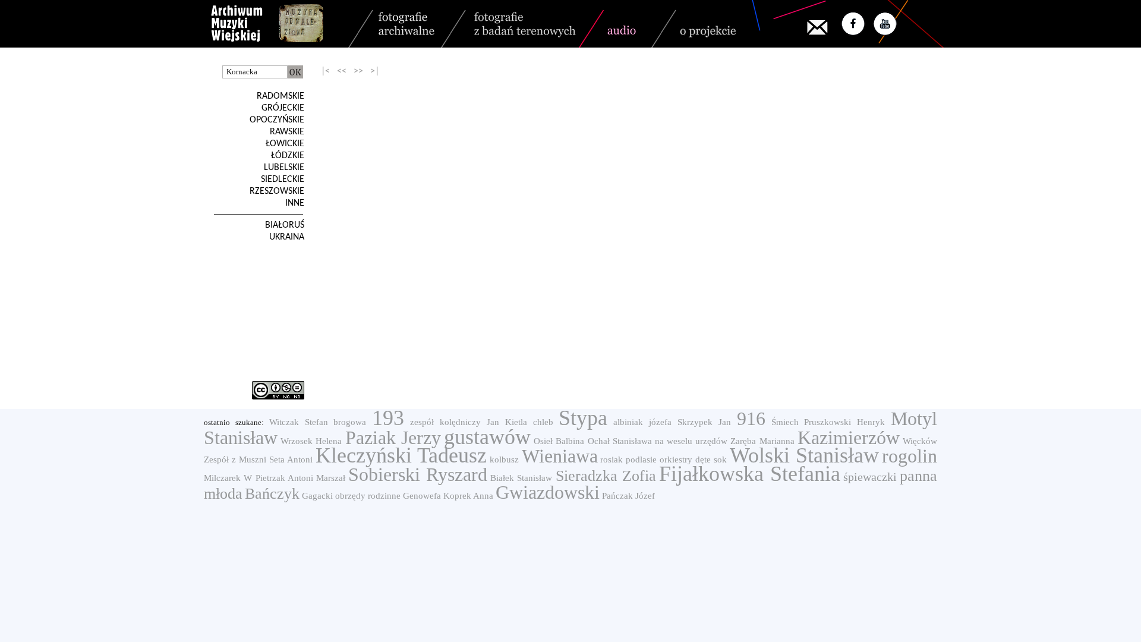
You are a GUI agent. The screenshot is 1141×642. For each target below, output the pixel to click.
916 (751, 418)
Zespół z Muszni (235, 459)
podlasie (641, 459)
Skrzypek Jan (704, 422)
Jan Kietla (507, 422)
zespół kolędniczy (445, 422)
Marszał (330, 478)
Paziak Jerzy (393, 437)
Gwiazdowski (548, 492)
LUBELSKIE (284, 167)
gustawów (487, 437)
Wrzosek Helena (311, 441)
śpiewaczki (870, 476)
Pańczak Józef (628, 496)
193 (388, 418)
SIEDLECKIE (282, 179)
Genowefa (422, 496)
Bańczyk (272, 493)
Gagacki (317, 496)
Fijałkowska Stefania (749, 474)
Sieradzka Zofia (606, 475)
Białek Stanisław (521, 478)
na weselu (673, 441)
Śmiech (785, 422)
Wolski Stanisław (804, 455)
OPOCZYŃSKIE (277, 120)
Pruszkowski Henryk (844, 422)
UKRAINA (286, 237)
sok (720, 459)
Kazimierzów (849, 437)
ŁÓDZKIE (287, 155)
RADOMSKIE (280, 96)
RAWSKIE (287, 132)
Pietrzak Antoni (284, 478)
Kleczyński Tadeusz (401, 455)
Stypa (583, 418)
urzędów (711, 441)
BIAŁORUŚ (284, 225)
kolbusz (504, 459)
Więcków (920, 441)
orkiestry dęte (685, 459)
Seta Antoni (291, 459)
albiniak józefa (642, 422)
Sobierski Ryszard (417, 474)
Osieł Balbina (559, 441)
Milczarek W (228, 478)
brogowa (349, 422)
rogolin (909, 456)
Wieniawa (560, 456)
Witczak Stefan (298, 422)
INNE (294, 203)
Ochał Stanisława (620, 441)
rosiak (611, 459)
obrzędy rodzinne (368, 496)
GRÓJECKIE (282, 108)
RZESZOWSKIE (277, 191)
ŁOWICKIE (285, 144)
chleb (543, 422)
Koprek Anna (468, 496)
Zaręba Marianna (762, 441)
